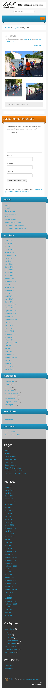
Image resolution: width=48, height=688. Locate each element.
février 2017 (9, 302)
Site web (10, 172)
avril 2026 (8, 241)
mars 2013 (9, 366)
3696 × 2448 (28, 39)
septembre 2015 (11, 319)
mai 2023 (8, 261)
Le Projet (8, 387)
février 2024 (9, 258)
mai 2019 (8, 284)
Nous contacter (10, 214)
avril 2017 (8, 296)
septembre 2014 (11, 343)
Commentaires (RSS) (12, 435)
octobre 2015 (9, 316)
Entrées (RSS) (10, 432)
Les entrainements (11, 393)
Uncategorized (10, 405)
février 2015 (9, 328)
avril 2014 (8, 352)
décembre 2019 (10, 281)
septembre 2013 (11, 357)
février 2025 (9, 249)
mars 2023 (9, 264)
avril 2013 (8, 363)
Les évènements (11, 396)
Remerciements (10, 220)
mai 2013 (8, 360)
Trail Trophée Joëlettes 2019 (15, 228)
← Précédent (9, 41)
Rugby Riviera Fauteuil (13, 223)
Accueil (7, 27)
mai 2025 (8, 246)
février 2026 (9, 243)
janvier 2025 (9, 252)
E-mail (10, 164)
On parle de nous (11, 402)
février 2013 (9, 369)
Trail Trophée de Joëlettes (14, 226)
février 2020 (9, 276)
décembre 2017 (10, 290)
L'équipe (8, 384)
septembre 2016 (11, 311)
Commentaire (12, 132)
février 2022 (9, 273)
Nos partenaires (10, 399)
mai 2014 (8, 349)
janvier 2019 (9, 287)
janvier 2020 (9, 279)
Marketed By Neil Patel (31, 679)
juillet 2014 (9, 346)
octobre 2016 (9, 308)
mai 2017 (8, 293)
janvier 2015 (9, 331)
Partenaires (9, 217)
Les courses (9, 390)
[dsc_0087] (24, 64)
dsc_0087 (16, 27)
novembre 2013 (10, 354)
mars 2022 (9, 270)
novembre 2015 (10, 314)
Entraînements (10, 211)
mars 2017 (9, 299)
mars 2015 (9, 325)
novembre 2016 (10, 305)
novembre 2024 (10, 255)
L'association (9, 381)
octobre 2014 (9, 340)
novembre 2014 (10, 337)
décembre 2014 (10, 334)
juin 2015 (8, 322)
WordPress (9, 420)
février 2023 (9, 267)
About (7, 205)
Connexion (9, 417)
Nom (9, 155)
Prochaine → (38, 45)
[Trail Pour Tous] (24, 5)
